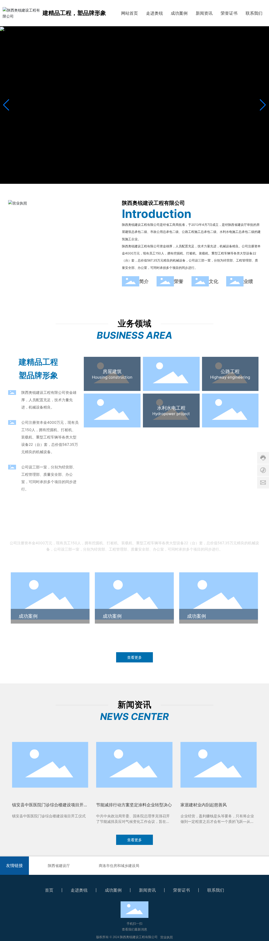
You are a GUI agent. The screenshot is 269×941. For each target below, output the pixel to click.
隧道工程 (112, 408)
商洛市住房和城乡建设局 (119, 865)
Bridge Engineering (230, 413)
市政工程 (171, 371)
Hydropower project (171, 413)
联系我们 (215, 890)
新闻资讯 (147, 890)
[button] (130, 178)
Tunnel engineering (112, 413)
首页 (49, 890)
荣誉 (178, 281)
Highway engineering (230, 377)
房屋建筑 (112, 371)
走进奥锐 (79, 890)
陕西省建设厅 (59, 865)
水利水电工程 (171, 408)
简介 (144, 281)
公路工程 (230, 371)
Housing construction (112, 377)
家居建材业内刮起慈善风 (203, 804)
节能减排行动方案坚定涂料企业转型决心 (134, 804)
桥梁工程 (230, 408)
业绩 (248, 281)
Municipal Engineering (171, 377)
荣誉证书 (181, 890)
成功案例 (28, 616)
